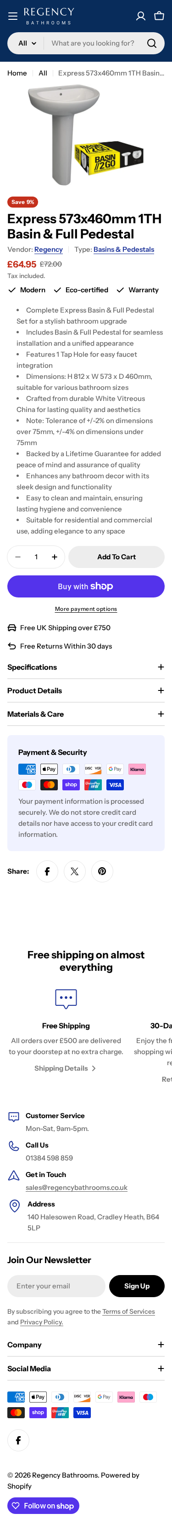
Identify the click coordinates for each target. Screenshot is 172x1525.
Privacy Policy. (41, 1322)
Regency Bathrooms (65, 1475)
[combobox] (86, 43)
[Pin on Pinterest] (102, 871)
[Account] (140, 16)
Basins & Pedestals (124, 249)
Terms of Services (128, 1311)
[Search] (151, 43)
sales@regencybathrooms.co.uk (77, 1187)
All (43, 73)
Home (17, 73)
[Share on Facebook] (47, 871)
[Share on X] (75, 871)
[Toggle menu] (12, 16)
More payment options (86, 608)
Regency (48, 249)
